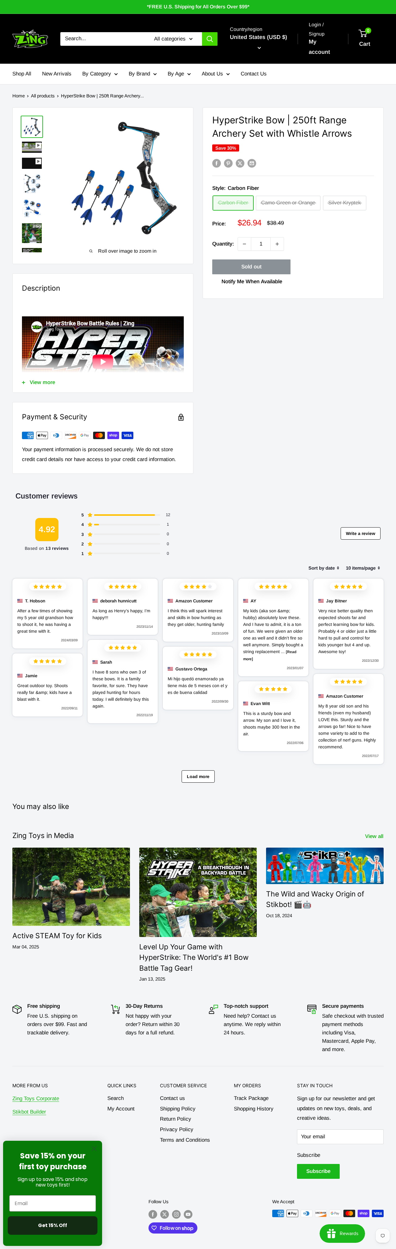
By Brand (139, 74)
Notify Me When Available (252, 281)
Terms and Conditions (185, 1140)
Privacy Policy (176, 1129)
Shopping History (253, 1109)
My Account (121, 1109)
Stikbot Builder (29, 1112)
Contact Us (254, 74)
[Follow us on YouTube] (188, 1214)
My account (319, 47)
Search (115, 1098)
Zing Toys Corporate (35, 1098)
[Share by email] (252, 163)
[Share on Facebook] (216, 163)
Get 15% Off (52, 1225)
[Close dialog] (94, 1148)
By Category (96, 74)
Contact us (172, 1098)
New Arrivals (56, 74)
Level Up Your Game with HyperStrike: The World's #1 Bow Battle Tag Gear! (194, 958)
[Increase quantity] (277, 243)
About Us (212, 74)
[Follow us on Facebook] (152, 1214)
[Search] (209, 38)
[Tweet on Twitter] (240, 163)
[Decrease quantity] (244, 243)
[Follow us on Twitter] (164, 1214)
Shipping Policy (178, 1109)
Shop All (21, 74)
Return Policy (175, 1119)
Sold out (251, 267)
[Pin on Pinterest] (228, 163)
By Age (176, 74)
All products (43, 95)
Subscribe (308, 1155)
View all (375, 836)
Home (18, 95)
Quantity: (223, 244)
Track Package (251, 1098)
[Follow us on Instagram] (176, 1214)
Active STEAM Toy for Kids (57, 935)
